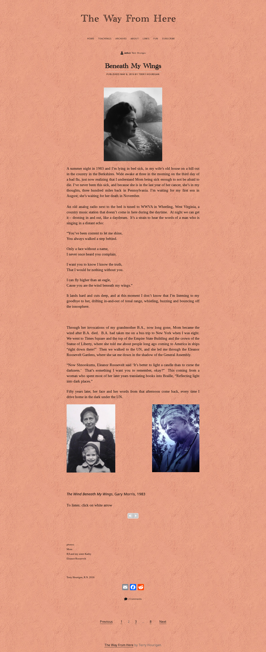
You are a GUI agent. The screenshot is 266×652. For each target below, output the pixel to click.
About (135, 38)
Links (146, 38)
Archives (121, 38)
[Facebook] (133, 587)
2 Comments (135, 598)
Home (90, 38)
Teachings (105, 38)
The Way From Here (118, 645)
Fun (155, 38)
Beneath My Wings (133, 67)
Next (162, 621)
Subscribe (168, 38)
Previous (106, 621)
